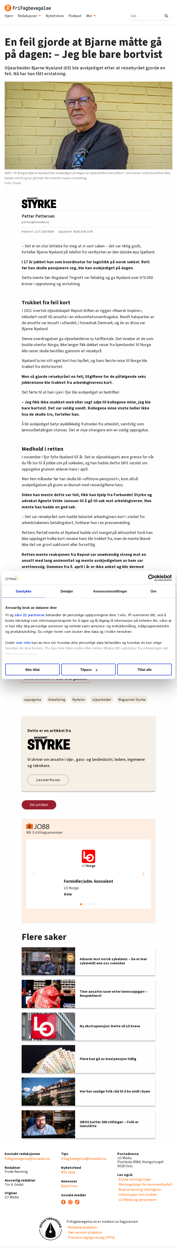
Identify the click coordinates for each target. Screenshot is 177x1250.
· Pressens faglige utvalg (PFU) (91, 1237)
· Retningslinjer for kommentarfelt (144, 1184)
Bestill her (69, 1186)
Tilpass (86, 670)
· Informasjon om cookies (137, 1194)
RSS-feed (68, 1172)
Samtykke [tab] (24, 591)
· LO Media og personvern (136, 1199)
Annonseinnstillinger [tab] (110, 591)
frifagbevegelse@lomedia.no (27, 1158)
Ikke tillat (32, 670)
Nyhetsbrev (55, 15)
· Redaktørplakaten (82, 1227)
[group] (88, 874)
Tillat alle (144, 670)
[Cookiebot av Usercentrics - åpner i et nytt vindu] (151, 578)
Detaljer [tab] (67, 591)
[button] (143, 874)
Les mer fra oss (48, 779)
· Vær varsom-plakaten (84, 1232)
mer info (23, 642)
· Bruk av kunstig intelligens (139, 1189)
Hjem (9, 15)
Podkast (75, 15)
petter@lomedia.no (35, 222)
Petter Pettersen (38, 216)
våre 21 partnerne (30, 615)
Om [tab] (153, 591)
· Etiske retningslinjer (134, 1179)
